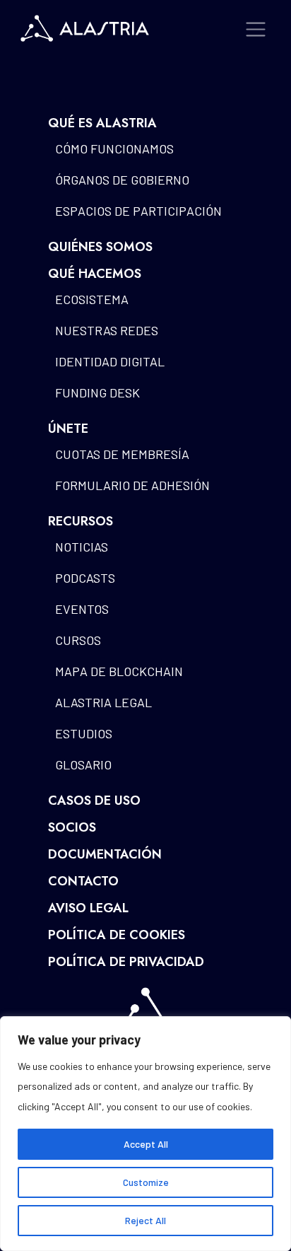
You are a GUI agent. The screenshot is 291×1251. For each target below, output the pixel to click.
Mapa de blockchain (119, 671)
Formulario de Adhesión (132, 485)
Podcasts (85, 578)
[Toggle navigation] (256, 29)
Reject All (145, 1220)
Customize (146, 1182)
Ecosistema (92, 299)
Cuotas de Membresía (122, 454)
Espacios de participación (138, 211)
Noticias (81, 546)
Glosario (83, 764)
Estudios (83, 733)
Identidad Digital (110, 361)
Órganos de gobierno (122, 179)
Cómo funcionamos (114, 148)
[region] (145, 1133)
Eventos (82, 609)
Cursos (78, 640)
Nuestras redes (106, 330)
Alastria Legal (103, 702)
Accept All (146, 1144)
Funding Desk (97, 392)
